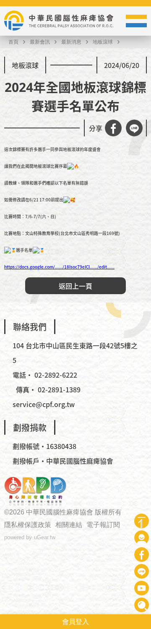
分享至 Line (134, 128)
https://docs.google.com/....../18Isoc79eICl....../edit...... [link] (59, 267)
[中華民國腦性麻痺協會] (58, 20)
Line (141, 571)
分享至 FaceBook (113, 128)
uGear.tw (44, 537)
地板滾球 (103, 42)
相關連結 (68, 524)
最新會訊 (40, 42)
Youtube (141, 588)
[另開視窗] (35, 491)
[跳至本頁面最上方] (141, 521)
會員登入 (75, 621)
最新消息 (71, 42)
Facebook (141, 554)
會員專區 (141, 537)
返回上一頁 (75, 286)
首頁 (13, 42)
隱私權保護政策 (27, 524)
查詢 (141, 605)
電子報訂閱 (103, 524)
